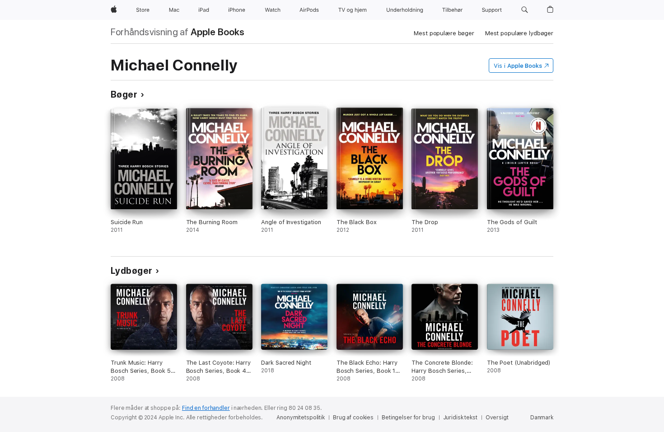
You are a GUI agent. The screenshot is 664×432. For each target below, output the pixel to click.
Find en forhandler (206, 408)
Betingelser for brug (408, 417)
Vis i (518, 65)
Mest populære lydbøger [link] (519, 33)
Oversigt (497, 417)
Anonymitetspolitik (300, 417)
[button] (525, 10)
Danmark (541, 417)
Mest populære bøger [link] (444, 33)
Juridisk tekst (460, 417)
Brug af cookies (353, 417)
